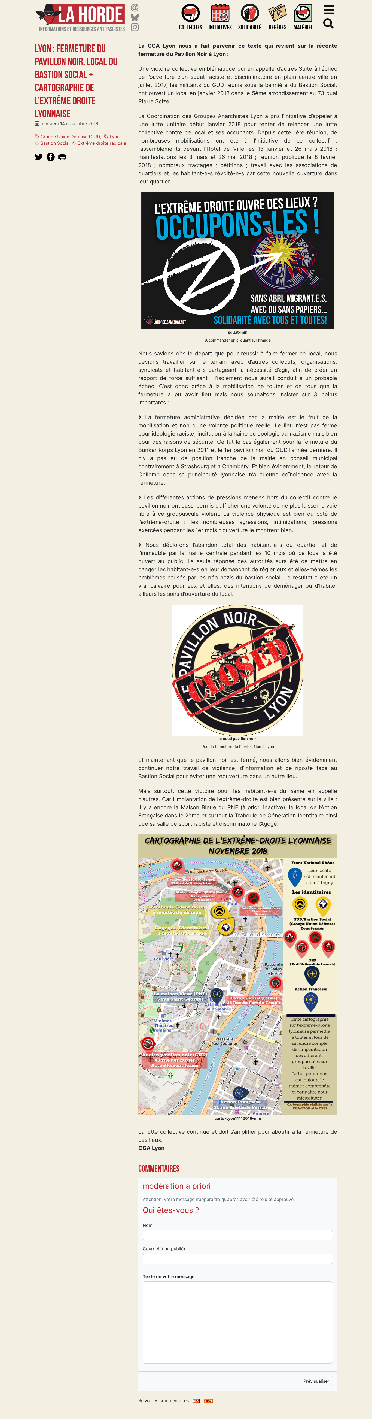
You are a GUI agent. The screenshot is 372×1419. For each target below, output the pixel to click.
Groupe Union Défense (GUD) (70, 136)
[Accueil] (80, 14)
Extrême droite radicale (101, 143)
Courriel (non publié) (164, 1248)
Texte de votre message (169, 1276)
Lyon (114, 136)
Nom (148, 1225)
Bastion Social (54, 143)
